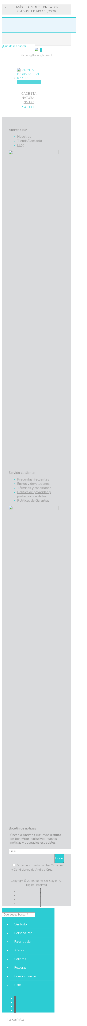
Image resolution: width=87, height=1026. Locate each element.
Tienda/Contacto (29, 141)
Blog (20, 145)
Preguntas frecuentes (33, 479)
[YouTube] (40, 895)
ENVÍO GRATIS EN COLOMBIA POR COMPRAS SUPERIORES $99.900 (36, 9)
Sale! (18, 985)
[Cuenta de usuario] (36, 50)
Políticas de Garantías (33, 500)
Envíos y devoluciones (33, 483)
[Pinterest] (40, 899)
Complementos (25, 976)
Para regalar (23, 942)
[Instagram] (40, 904)
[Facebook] (40, 891)
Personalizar (23, 933)
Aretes (19, 950)
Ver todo (20, 924)
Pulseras (20, 967)
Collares (20, 959)
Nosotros (24, 136)
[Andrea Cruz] (36, 30)
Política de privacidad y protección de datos (34, 494)
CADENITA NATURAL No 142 (29, 98)
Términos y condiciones (34, 488)
